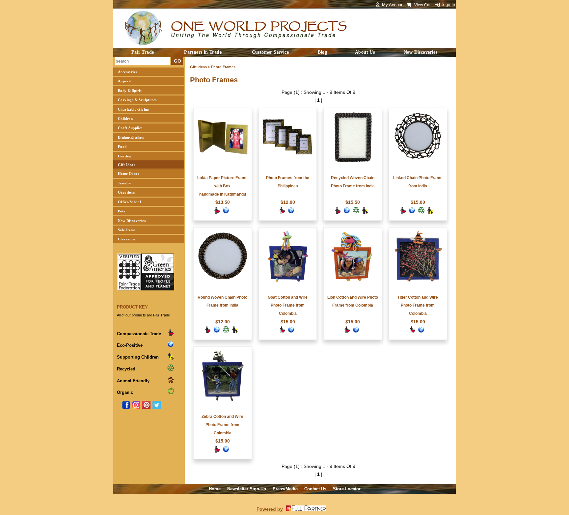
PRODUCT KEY (132, 307)
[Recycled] (356, 212)
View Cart (423, 5)
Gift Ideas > (200, 67)
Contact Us (315, 488)
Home (215, 488)
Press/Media (285, 488)
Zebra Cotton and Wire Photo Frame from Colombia (222, 424)
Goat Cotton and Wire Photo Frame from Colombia (288, 305)
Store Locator (347, 488)
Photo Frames (223, 67)
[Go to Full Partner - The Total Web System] (306, 509)
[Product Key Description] (171, 335)
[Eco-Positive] (226, 212)
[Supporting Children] (365, 212)
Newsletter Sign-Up (246, 488)
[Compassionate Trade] (217, 212)
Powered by (270, 509)
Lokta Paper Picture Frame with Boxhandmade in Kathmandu (222, 186)
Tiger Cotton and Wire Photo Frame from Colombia (417, 305)
